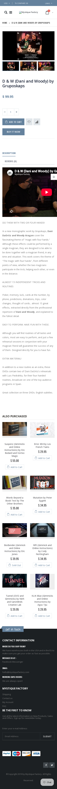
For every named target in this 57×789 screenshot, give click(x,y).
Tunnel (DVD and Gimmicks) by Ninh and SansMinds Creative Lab (14, 600)
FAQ (4, 706)
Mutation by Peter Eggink (42, 499)
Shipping (6, 694)
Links (47, 3)
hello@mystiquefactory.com (15, 672)
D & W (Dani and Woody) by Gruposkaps (28, 83)
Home (4, 22)
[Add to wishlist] (29, 121)
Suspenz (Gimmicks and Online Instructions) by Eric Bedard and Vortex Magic (14, 449)
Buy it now (13, 131)
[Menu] (10, 12)
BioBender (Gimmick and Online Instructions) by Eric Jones (14, 550)
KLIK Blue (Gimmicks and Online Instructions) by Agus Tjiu (42, 600)
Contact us (7, 698)
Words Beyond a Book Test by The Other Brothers (14, 500)
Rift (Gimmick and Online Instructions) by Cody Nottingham (42, 550)
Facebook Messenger (12, 661)
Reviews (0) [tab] (11, 161)
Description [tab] (9, 153)
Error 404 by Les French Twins (42, 445)
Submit (47, 736)
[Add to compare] (36, 121)
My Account (7, 702)
